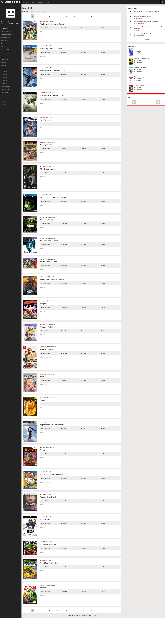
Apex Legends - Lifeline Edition (51, 474)
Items (2, 22)
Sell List (38, 11)
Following (18, 22)
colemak (138, 13)
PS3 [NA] (43, 217)
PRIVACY (95, 615)
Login (48, 2)
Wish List (31, 11)
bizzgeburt (139, 53)
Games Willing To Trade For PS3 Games (145, 34)
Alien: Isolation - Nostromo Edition (53, 197)
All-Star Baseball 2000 (48, 261)
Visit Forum (146, 39)
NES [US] (43, 142)
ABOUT (73, 615)
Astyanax (43, 587)
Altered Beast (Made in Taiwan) (52, 279)
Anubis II (43, 450)
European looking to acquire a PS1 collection (146, 11)
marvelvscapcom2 (140, 23)
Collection (25, 11)
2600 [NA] (43, 374)
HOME (69, 615)
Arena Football (45, 519)
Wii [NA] (43, 21)
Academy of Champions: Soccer (52, 24)
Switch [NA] (43, 346)
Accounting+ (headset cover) (51, 48)
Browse (25, 2)
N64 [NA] (43, 259)
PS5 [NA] (43, 494)
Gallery (44, 11)
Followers (10, 22)
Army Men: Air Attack (48, 544)
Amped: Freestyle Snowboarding (52, 424)
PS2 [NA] (43, 68)
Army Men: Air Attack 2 (49, 563)
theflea (137, 30)
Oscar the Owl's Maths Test (141, 58)
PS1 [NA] (43, 166)
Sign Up (40, 2)
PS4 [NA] (43, 46)
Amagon (43, 303)
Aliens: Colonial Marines (49, 240)
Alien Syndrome (46, 120)
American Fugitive (46, 327)
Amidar (42, 376)
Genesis (43, 276)
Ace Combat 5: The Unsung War (52, 95)
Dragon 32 (138, 51)
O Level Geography (139, 85)
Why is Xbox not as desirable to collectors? (146, 22)
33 (83, 16)
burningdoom (139, 18)
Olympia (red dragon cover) (141, 77)
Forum (33, 2)
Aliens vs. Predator (47, 219)
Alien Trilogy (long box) (48, 169)
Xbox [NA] (43, 397)
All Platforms (4, 28)
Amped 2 (43, 400)
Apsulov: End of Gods (48, 497)
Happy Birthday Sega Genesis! (142, 16)
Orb (135, 49)
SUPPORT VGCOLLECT (86, 615)
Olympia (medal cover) (140, 67)
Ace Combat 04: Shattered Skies (52, 70)
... (74, 16)
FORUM (78, 615)
